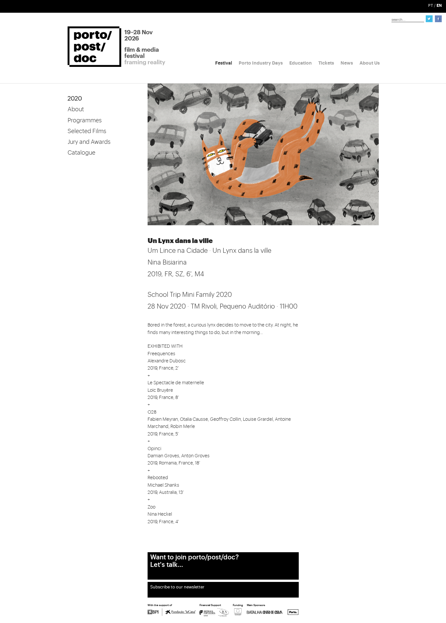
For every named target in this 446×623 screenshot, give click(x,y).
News (347, 63)
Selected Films (87, 131)
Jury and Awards (89, 142)
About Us (369, 63)
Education (300, 63)
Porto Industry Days (261, 63)
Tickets (326, 63)
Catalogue (81, 153)
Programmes (85, 120)
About (76, 109)
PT (430, 6)
